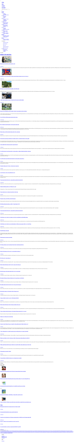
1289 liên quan (2, 226)
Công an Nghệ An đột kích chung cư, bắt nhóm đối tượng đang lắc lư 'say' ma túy (13, 311)
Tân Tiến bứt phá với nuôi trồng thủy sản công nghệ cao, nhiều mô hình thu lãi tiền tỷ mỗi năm (15, 151)
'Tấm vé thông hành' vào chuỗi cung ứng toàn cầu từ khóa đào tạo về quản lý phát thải (14, 331)
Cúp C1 (71, 432)
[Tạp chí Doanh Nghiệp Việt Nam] (37, 152)
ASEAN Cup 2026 (12, 431)
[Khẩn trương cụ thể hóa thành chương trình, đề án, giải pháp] (37, 130)
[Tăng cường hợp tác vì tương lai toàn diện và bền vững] (37, 190)
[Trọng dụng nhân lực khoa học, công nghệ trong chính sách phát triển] (37, 178)
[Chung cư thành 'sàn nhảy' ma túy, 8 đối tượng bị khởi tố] (37, 296)
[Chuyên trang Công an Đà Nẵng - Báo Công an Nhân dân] (37, 112)
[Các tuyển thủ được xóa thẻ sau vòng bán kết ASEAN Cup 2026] (37, 425)
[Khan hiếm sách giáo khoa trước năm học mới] (37, 59)
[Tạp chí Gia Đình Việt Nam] (37, 205)
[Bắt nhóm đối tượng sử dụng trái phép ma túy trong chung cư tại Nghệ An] (37, 276)
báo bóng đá (56, 431)
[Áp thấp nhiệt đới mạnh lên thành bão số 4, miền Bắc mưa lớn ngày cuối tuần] (37, 383)
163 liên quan (2, 213)
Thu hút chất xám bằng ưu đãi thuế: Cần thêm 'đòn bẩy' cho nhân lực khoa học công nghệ (14, 138)
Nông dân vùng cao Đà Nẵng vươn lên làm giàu (8, 198)
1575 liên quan (2, 119)
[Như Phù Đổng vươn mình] (37, 229)
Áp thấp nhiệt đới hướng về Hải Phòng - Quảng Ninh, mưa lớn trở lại (11, 394)
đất (53, 432)
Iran (50, 432)
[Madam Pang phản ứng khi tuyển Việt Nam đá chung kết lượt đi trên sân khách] (37, 368)
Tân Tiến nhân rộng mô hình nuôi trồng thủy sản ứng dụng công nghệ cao (12, 158)
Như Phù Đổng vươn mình (4, 230)
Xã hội (69, 432)
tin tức (39, 431)
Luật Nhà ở (8, 431)
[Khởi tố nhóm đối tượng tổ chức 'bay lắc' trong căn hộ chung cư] (37, 263)
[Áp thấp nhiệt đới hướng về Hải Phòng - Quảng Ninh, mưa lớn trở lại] (37, 392)
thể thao (64, 431)
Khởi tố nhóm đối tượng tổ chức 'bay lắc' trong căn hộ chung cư (10, 264)
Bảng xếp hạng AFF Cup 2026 (33, 432)
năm (28, 432)
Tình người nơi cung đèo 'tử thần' (5, 351)
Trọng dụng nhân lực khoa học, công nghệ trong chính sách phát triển (11, 210)
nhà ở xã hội (59, 431)
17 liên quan (1, 147)
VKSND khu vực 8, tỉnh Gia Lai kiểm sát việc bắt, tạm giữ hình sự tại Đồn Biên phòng (14, 217)
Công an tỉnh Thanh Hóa (42, 432)
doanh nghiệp (60, 432)
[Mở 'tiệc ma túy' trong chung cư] (37, 256)
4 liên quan (1, 194)
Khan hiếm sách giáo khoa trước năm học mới (7, 63)
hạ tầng (31, 431)
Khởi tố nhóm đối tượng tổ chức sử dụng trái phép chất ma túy (10, 304)
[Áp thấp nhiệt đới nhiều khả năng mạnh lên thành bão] (37, 410)
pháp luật (38, 432)
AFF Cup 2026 (50, 431)
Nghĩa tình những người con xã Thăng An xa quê (8, 186)
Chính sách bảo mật (4, 437)
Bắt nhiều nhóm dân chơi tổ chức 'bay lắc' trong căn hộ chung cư (10, 284)
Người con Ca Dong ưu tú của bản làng (6, 316)
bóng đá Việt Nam (46, 431)
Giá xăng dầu (18, 432)
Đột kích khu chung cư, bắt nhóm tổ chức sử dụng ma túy (9, 291)
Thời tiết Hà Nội (56, 432)
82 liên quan (1, 134)
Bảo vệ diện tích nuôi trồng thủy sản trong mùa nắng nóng (9, 124)
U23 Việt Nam (5, 432)
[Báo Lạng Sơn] (37, 359)
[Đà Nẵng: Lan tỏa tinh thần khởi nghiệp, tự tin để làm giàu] (37, 84)
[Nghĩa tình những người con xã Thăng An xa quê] (37, 185)
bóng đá (53, 431)
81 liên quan (1, 66)
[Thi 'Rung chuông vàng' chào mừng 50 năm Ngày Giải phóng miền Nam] (37, 243)
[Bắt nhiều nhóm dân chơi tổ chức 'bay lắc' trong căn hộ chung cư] (37, 283)
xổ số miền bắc (67, 431)
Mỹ (45, 432)
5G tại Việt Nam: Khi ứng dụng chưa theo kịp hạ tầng (8, 117)
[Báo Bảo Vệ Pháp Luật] (37, 77)
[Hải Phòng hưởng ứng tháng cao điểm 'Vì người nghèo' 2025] (37, 202)
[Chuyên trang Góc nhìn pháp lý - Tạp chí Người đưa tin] (37, 403)
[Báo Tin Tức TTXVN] (37, 167)
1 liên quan (1, 168)
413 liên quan (2, 206)
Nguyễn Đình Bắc (27, 431)
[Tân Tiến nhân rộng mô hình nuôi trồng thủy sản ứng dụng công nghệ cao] (37, 157)
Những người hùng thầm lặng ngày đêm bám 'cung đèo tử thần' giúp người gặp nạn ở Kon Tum (15, 344)
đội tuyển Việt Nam (14, 432)
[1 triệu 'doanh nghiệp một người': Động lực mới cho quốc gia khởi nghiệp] (37, 95)
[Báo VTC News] (37, 387)
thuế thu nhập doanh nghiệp (17, 431)
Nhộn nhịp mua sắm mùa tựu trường (6, 237)
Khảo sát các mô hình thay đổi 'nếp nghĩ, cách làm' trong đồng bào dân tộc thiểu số (13, 111)
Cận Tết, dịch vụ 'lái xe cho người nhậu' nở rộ (7, 172)
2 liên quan (1, 161)
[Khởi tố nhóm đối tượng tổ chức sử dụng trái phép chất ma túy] (37, 303)
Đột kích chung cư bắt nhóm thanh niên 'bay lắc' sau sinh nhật (10, 271)
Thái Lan (52, 432)
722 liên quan (2, 360)
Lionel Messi (48, 432)
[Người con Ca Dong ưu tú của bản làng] (37, 315)
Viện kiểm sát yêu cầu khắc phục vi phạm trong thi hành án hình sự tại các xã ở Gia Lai (14, 76)
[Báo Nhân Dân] (37, 133)
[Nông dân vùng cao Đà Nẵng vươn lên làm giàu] (37, 197)
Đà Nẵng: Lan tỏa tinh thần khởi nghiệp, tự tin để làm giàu (9, 88)
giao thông (10, 432)
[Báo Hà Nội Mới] (37, 118)
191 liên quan (2, 182)
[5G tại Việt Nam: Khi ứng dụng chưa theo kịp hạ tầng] (37, 115)
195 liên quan (2, 102)
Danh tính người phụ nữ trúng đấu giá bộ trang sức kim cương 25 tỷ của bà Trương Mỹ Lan (15, 378)
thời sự (2, 432)
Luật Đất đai (70, 431)
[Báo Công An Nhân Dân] (37, 325)
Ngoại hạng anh (23, 431)
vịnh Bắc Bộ (26, 432)
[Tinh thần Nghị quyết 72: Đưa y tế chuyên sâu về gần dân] (37, 164)
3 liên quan (1, 175)
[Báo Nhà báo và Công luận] (37, 299)
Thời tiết (8, 432)
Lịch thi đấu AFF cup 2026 (65, 432)
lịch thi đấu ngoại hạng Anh (35, 431)
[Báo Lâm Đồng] (37, 181)
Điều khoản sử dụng (4, 436)
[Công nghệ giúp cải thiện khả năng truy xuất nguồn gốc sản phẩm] (37, 356)
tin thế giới (62, 431)
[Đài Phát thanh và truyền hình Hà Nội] (37, 193)
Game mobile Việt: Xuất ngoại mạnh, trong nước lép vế (9, 144)
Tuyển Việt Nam (23, 432)
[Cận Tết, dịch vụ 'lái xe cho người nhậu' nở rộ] (37, 171)
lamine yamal (42, 431)
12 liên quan (1, 260)
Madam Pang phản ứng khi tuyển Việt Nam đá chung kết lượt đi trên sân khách (13, 371)
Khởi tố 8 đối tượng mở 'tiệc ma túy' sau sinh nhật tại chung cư (10, 251)
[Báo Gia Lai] (37, 339)
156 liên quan (2, 429)
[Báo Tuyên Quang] (37, 101)
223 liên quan (2, 247)
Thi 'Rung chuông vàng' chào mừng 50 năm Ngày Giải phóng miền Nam (12, 244)
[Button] (9, 9)
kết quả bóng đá (4, 431)
